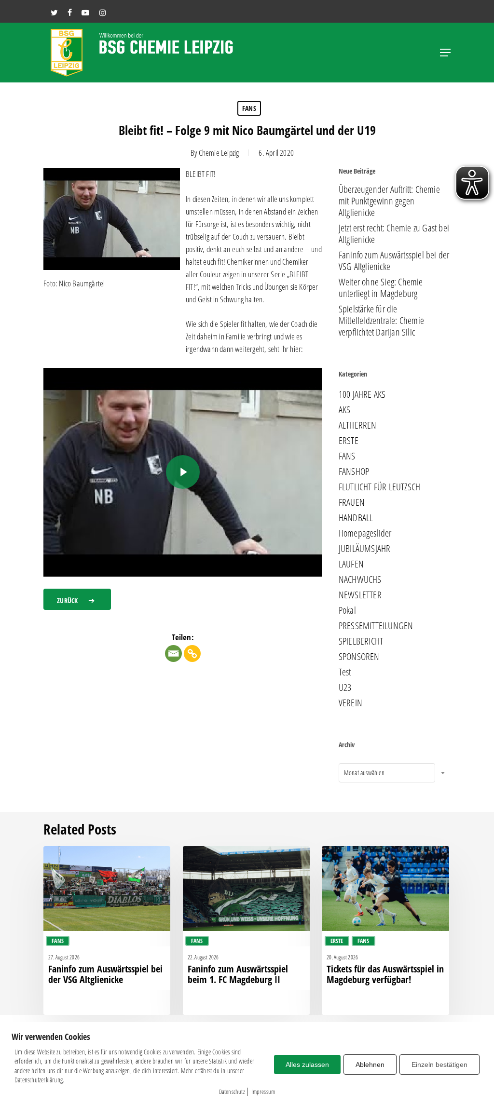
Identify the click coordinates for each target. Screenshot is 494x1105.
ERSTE (348, 440)
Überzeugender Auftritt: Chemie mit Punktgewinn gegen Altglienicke (389, 201)
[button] (445, 52)
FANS (249, 108)
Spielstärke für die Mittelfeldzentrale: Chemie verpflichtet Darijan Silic (381, 320)
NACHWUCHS (360, 579)
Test (345, 672)
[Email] (173, 653)
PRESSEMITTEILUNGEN (376, 626)
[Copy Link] (192, 653)
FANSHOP (354, 471)
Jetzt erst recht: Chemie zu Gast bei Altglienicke (394, 233)
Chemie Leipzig (219, 152)
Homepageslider (365, 533)
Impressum (263, 1091)
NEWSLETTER (360, 595)
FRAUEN (352, 502)
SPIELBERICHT (361, 641)
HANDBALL (356, 518)
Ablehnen (370, 1064)
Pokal (347, 610)
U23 (345, 687)
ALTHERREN (358, 425)
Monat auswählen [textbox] (364, 772)
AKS (345, 410)
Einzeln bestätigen (439, 1064)
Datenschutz (232, 1091)
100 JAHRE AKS (362, 394)
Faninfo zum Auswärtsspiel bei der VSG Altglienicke (394, 260)
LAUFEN (351, 564)
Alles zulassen (307, 1064)
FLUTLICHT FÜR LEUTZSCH (379, 487)
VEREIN (350, 703)
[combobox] (387, 772)
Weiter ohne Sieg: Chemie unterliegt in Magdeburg (381, 287)
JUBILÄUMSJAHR (365, 548)
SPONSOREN (359, 656)
